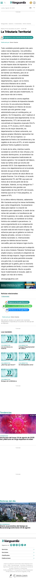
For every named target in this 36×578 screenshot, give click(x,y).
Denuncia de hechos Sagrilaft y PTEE (20, 571)
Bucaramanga (5, 524)
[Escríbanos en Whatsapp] (25, 545)
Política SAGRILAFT (8, 570)
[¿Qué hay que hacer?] (9, 356)
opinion (11, 23)
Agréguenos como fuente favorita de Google (18, 37)
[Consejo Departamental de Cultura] (27, 339)
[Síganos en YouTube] (19, 545)
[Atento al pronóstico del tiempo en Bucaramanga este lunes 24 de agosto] (18, 512)
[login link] (34, 2)
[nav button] (1, 3)
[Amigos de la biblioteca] (9, 373)
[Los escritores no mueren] (9, 339)
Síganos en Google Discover (18, 302)
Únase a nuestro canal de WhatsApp (18, 306)
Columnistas (5, 345)
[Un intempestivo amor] (27, 356)
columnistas (18, 23)
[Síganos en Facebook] (11, 545)
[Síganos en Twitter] (14, 545)
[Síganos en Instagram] (17, 545)
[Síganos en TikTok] (22, 545)
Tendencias (4, 436)
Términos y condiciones (20, 568)
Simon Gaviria (27, 23)
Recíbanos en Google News (18, 310)
